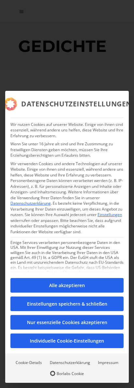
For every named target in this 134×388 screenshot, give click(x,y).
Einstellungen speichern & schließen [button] (67, 304)
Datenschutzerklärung (30, 203)
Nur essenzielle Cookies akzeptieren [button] (67, 322)
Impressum (108, 362)
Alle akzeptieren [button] (67, 285)
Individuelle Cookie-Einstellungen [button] (67, 341)
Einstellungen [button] (110, 214)
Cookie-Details (29, 362)
